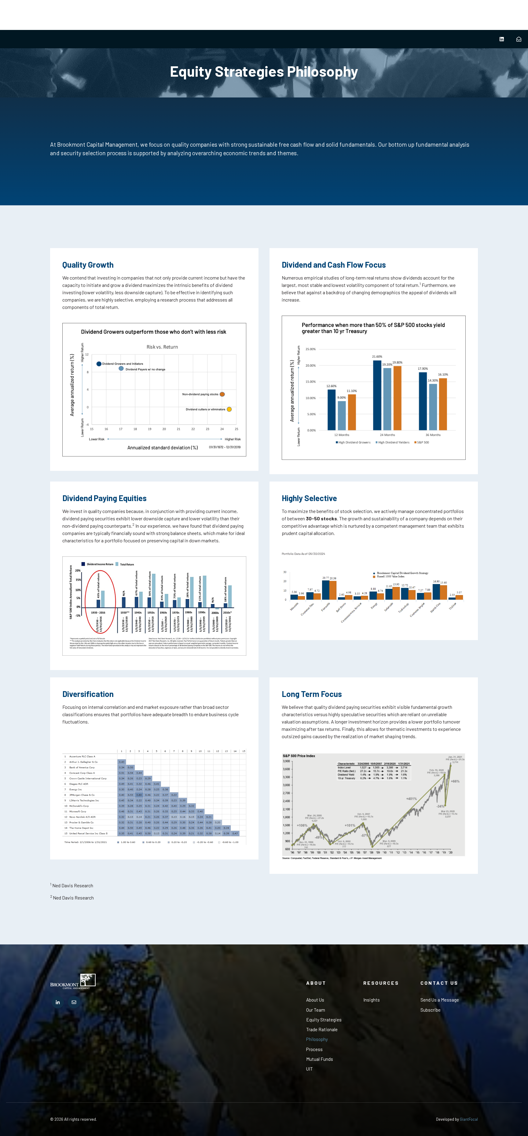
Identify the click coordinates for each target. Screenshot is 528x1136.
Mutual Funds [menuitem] (319, 1059)
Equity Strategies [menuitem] (324, 1019)
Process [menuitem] (314, 1049)
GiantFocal (469, 1119)
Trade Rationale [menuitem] (322, 1029)
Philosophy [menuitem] (317, 1039)
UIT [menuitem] (309, 1069)
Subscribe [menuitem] (430, 1010)
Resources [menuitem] (381, 983)
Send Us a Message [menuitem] (439, 999)
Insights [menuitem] (371, 999)
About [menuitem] (316, 983)
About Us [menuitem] (315, 999)
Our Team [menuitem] (315, 1010)
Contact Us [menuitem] (439, 983)
